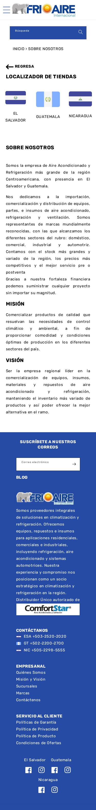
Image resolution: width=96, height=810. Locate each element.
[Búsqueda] (80, 32)
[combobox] (48, 32)
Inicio (19, 49)
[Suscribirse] (74, 464)
